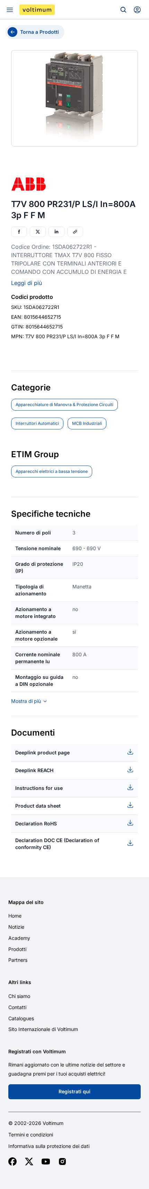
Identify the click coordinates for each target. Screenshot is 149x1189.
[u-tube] (46, 1161)
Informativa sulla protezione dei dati (48, 1146)
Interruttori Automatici (37, 423)
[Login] (137, 9)
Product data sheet (38, 806)
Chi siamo (19, 996)
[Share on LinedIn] (56, 232)
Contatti (17, 1007)
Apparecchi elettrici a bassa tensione (52, 471)
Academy (19, 938)
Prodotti (17, 949)
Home (14, 916)
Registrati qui (74, 1091)
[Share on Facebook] (19, 232)
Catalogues (21, 1018)
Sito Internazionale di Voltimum (43, 1029)
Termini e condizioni (30, 1135)
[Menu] (10, 10)
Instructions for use (39, 788)
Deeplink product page (42, 752)
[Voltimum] (37, 10)
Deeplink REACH (34, 770)
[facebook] (12, 1161)
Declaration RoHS (36, 823)
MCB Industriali (87, 423)
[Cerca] (123, 9)
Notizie (16, 927)
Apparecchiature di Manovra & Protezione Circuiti (64, 404)
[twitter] (29, 1161)
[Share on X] (38, 232)
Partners (17, 960)
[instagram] (62, 1161)
